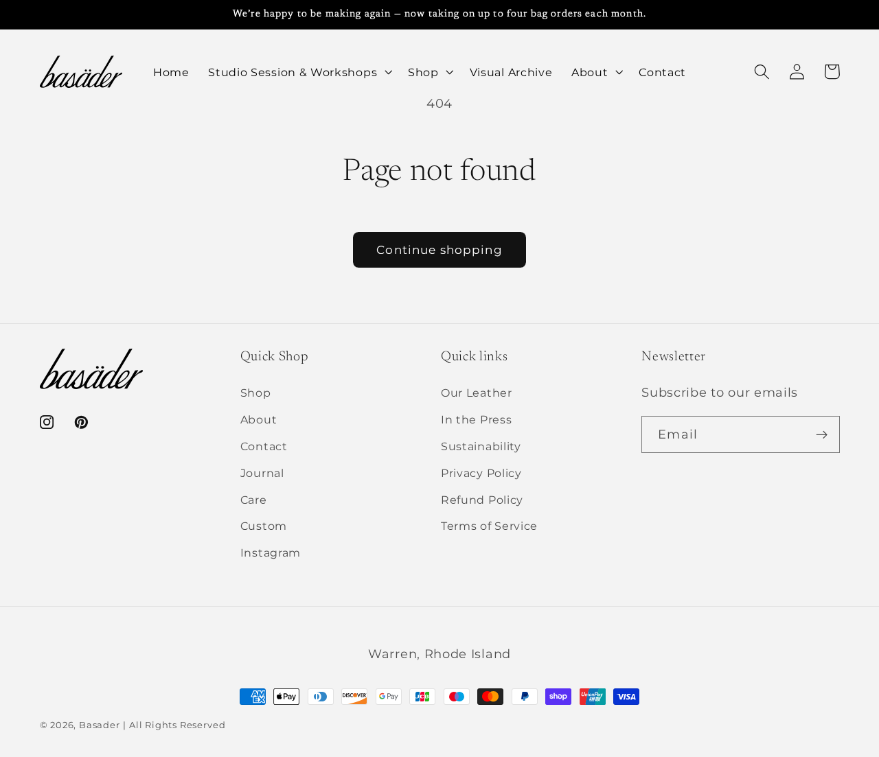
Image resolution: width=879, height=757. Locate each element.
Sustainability (481, 446)
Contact (264, 446)
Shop (255, 392)
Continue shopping (439, 249)
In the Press (476, 419)
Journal (262, 473)
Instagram (270, 552)
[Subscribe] (821, 434)
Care (253, 499)
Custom (263, 526)
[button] (298, 72)
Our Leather (476, 392)
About (258, 419)
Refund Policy (482, 499)
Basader (99, 725)
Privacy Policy (481, 473)
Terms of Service (489, 526)
